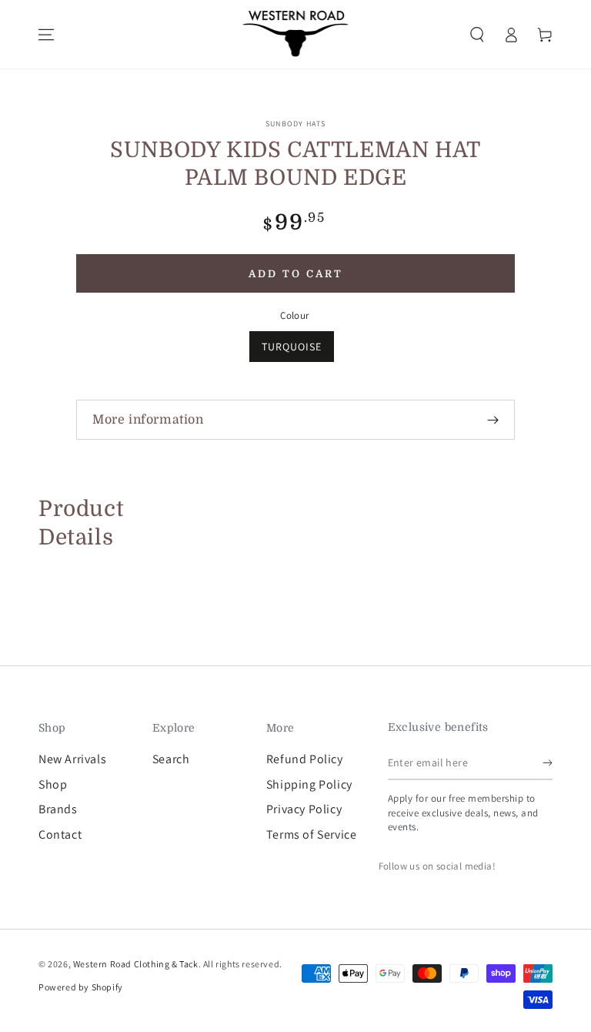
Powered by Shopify (80, 987)
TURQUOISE (292, 346)
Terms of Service (311, 834)
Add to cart (296, 274)
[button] (477, 35)
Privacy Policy (304, 809)
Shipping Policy (309, 784)
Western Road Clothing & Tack (136, 964)
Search (171, 759)
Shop (52, 784)
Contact (60, 834)
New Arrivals (72, 759)
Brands (58, 809)
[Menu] (46, 35)
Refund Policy (304, 759)
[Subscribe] (548, 762)
